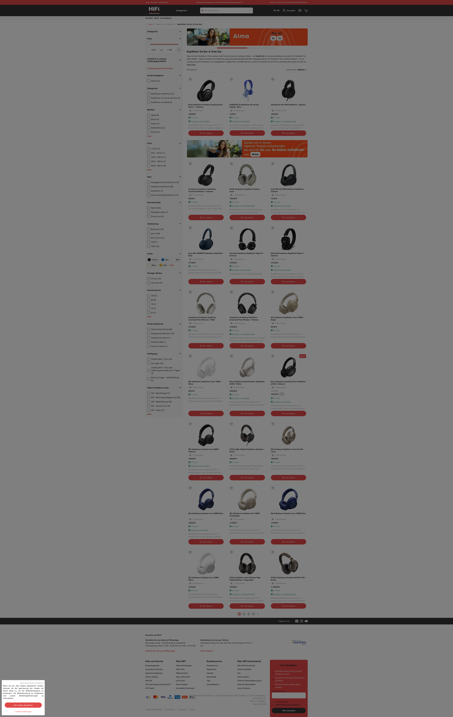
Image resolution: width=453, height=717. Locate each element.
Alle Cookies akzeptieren (23, 705)
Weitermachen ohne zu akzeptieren (32, 683)
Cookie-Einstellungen (23, 711)
